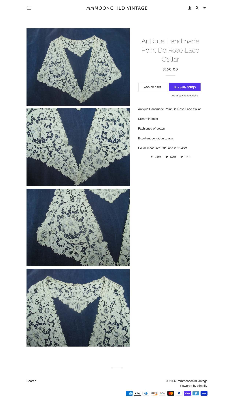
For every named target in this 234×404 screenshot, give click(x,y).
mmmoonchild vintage (117, 8)
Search (31, 381)
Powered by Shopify (193, 386)
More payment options (185, 95)
